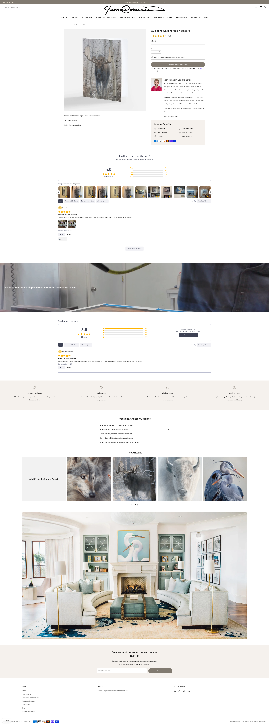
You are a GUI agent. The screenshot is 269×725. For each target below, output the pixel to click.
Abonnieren (160, 671)
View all (133, 505)
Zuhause (64, 17)
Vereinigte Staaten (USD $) (10, 7)
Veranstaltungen (181, 17)
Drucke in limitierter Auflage (106, 17)
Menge (153, 49)
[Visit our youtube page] (12, 2)
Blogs (23, 708)
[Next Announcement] (164, 2)
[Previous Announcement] (104, 2)
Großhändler (26, 704)
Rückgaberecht (26, 694)
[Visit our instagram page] (6, 2)
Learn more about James (171, 116)
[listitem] (134, 2)
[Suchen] (265, 7)
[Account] (255, 7)
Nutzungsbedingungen (28, 701)
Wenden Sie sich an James (199, 17)
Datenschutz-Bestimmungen (30, 697)
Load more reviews (134, 248)
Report (69, 234)
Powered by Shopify (235, 721)
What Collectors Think (127, 17)
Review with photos (71, 201)
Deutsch (25, 721)
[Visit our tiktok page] (9, 2)
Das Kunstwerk (87, 17)
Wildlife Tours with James (163, 17)
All (60, 201)
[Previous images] (58, 192)
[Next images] (211, 192)
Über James (74, 17)
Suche (24, 691)
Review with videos (87, 201)
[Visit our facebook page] (4, 2)
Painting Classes (144, 17)
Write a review (188, 335)
